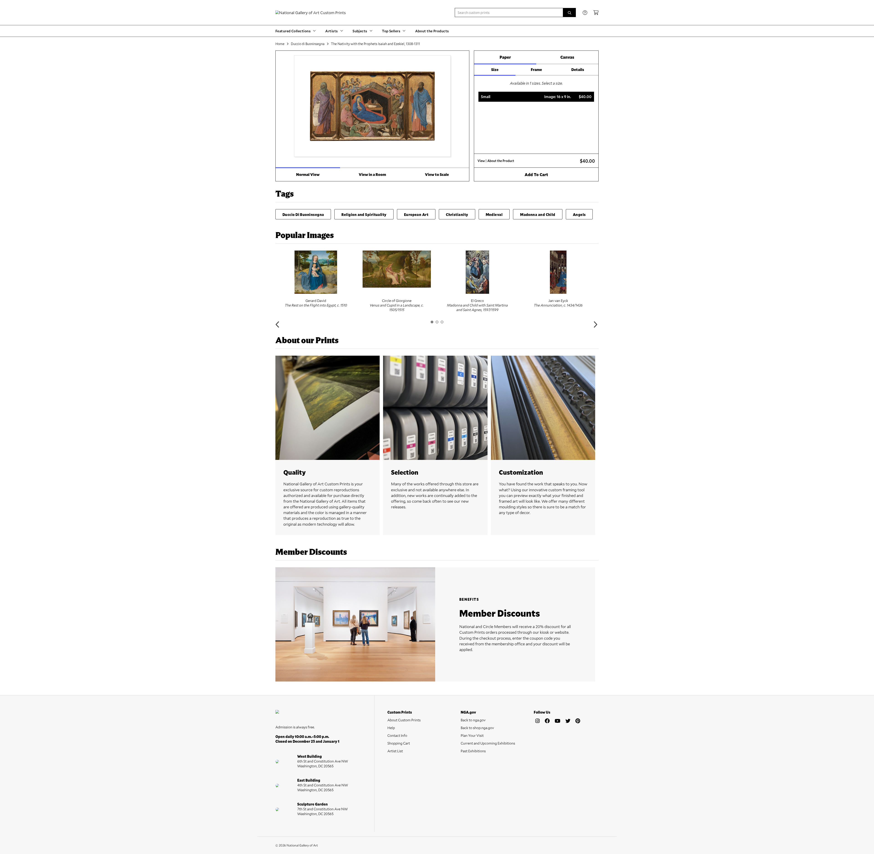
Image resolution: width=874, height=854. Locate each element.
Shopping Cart (398, 743)
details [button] (577, 69)
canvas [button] (567, 57)
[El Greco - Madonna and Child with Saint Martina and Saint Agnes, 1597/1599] (477, 272)
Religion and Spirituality (363, 214)
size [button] (494, 69)
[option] (315, 279)
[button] (536, 97)
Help (391, 727)
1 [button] (432, 322)
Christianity (457, 214)
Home (280, 43)
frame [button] (536, 69)
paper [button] (505, 57)
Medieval (494, 214)
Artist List (395, 750)
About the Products (432, 30)
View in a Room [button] (372, 174)
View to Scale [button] (437, 174)
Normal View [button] (308, 174)
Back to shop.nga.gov (477, 727)
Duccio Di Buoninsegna (303, 214)
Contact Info (397, 735)
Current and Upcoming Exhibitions (488, 743)
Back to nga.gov (473, 719)
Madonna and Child (537, 214)
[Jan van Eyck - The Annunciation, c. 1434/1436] (558, 272)
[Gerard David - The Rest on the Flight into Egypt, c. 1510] (316, 272)
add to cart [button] (536, 174)
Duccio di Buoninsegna (308, 43)
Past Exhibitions (473, 750)
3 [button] (442, 322)
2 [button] (437, 322)
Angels (579, 214)
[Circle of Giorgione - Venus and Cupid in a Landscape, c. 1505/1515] (396, 269)
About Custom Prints (404, 719)
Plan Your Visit (472, 735)
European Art (416, 214)
